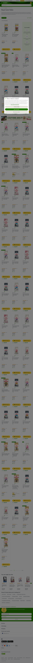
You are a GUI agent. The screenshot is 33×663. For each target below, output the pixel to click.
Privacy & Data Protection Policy (15, 104)
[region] (16, 105)
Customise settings (16, 106)
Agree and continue (16, 109)
